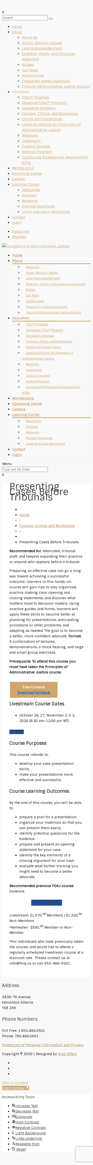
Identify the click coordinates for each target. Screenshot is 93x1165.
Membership (23, 168)
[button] (15, 1088)
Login (17, 222)
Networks (30, 200)
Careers (18, 179)
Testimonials (33, 75)
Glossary (29, 195)
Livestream (31, 141)
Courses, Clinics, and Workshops (50, 113)
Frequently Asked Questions (46, 81)
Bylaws (28, 64)
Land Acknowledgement (42, 48)
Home (17, 26)
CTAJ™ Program (35, 97)
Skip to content (15, 1082)
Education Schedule (39, 108)
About (17, 32)
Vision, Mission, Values (42, 43)
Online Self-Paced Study (42, 119)
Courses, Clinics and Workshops (47, 525)
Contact (18, 217)
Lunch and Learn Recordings (46, 211)
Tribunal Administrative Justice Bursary (56, 86)
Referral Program (37, 151)
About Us (29, 37)
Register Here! (46, 903)
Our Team (30, 70)
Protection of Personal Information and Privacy (43, 1045)
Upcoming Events (27, 173)
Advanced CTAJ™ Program (44, 102)
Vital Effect (67, 1054)
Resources (31, 190)
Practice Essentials (38, 206)
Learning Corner (26, 184)
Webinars (30, 135)
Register (16, 732)
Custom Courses (36, 146)
